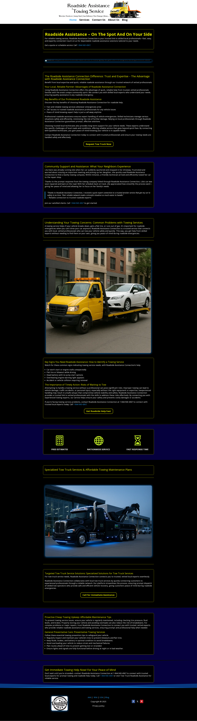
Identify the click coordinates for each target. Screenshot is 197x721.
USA (102, 697)
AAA (89, 697)
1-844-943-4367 (83, 45)
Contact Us (98, 20)
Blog (125, 20)
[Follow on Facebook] (133, 701)
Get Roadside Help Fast (98, 411)
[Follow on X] (137, 701)
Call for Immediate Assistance (99, 595)
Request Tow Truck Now (98, 144)
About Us (113, 20)
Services (84, 20)
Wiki (95, 697)
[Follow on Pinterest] (141, 701)
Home (73, 20)
